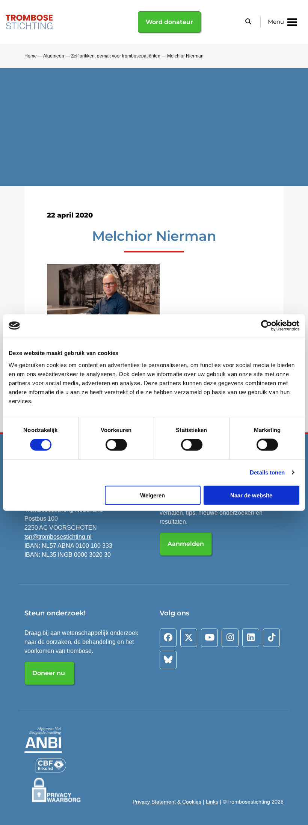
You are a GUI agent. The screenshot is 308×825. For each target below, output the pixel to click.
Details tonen (267, 472)
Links (212, 802)
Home (30, 56)
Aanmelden (186, 543)
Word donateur (169, 22)
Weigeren (152, 495)
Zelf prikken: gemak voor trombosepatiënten (115, 56)
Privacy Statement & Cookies (167, 802)
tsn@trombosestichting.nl (58, 536)
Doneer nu (49, 673)
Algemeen (53, 56)
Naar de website (251, 495)
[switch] (116, 445)
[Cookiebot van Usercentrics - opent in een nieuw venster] (266, 325)
